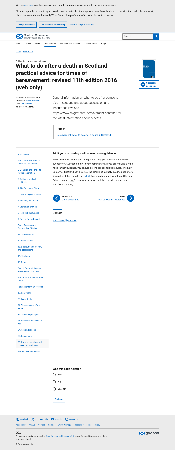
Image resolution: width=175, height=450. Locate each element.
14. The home (24, 256)
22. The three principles (28, 314)
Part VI (86, 176)
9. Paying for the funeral (29, 219)
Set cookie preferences (81, 24)
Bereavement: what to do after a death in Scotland (84, 134)
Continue (59, 399)
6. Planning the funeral (28, 200)
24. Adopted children (27, 330)
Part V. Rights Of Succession (30, 287)
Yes (60, 374)
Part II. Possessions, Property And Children (27, 227)
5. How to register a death (29, 194)
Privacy (97, 425)
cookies (28, 5)
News (37, 43)
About (18, 43)
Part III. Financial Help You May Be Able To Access (30, 270)
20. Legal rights (25, 299)
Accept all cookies (26, 24)
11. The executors (26, 234)
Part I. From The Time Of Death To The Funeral (29, 162)
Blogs (103, 43)
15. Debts (22, 262)
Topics (28, 43)
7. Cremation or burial (27, 207)
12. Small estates (25, 240)
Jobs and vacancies (83, 425)
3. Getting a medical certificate (27, 180)
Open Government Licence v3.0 (60, 436)
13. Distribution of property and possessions (30, 248)
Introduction (23, 154)
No (59, 381)
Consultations (91, 43)
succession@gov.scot (64, 220)
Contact (41, 425)
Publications (50, 43)
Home (18, 51)
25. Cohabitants (25, 336)
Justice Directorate (32, 101)
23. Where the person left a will (30, 322)
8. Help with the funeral (28, 213)
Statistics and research (70, 43)
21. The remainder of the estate (29, 307)
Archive (32, 425)
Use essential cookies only (53, 24)
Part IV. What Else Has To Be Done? (30, 279)
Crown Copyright (64, 425)
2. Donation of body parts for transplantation (29, 171)
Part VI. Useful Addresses (29, 351)
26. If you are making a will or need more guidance (30, 344)
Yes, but (62, 388)
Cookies (51, 425)
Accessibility (20, 425)
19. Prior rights (24, 293)
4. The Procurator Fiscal (28, 188)
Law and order (26, 104)
